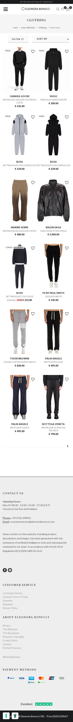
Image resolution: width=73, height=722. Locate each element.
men (15, 27)
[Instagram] (10, 570)
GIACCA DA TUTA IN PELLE (53, 231)
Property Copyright (13, 636)
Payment (8, 600)
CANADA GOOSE (20, 96)
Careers (7, 644)
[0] (67, 9)
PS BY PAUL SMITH (53, 293)
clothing (42, 27)
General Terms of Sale (15, 596)
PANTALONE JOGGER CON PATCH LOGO (19, 101)
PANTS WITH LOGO (53, 362)
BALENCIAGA (53, 227)
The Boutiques (11, 632)
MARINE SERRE (19, 227)
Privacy (7, 625)
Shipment (8, 604)
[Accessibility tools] (15, 715)
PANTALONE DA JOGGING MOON (19, 231)
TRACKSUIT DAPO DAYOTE (53, 99)
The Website (10, 629)
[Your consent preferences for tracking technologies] (6, 715)
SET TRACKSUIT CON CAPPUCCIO (19, 165)
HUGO (53, 96)
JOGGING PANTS (53, 296)
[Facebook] (5, 570)
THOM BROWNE (19, 358)
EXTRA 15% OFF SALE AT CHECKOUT (36, 2)
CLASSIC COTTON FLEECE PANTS (20, 362)
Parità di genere (12, 647)
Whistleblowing (11, 656)
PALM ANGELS (53, 358)
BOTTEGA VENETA (53, 424)
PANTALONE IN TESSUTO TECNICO (53, 429)
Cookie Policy (10, 640)
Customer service (13, 593)
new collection (28, 27)
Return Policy (10, 607)
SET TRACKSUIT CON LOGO (19, 296)
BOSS (19, 161)
